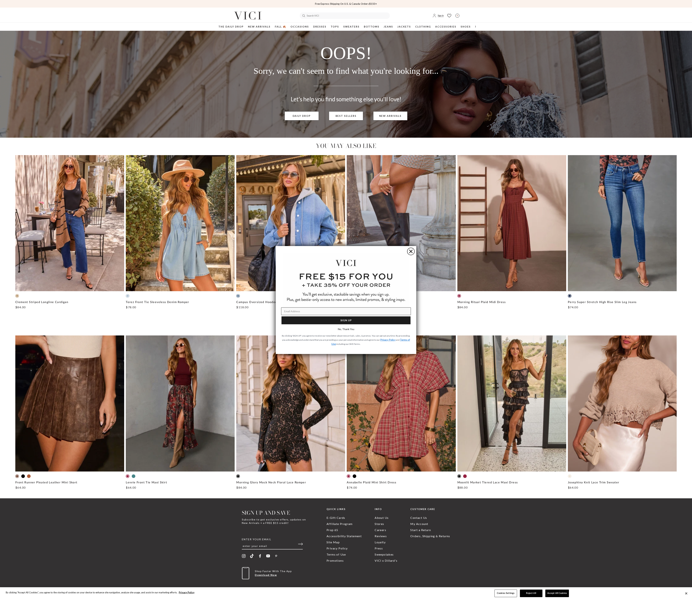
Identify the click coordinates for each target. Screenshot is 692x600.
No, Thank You (346, 329)
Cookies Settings (505, 593)
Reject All (531, 593)
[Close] (686, 593)
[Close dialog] (410, 251)
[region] (346, 593)
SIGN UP (346, 320)
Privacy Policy (186, 592)
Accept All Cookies (557, 593)
